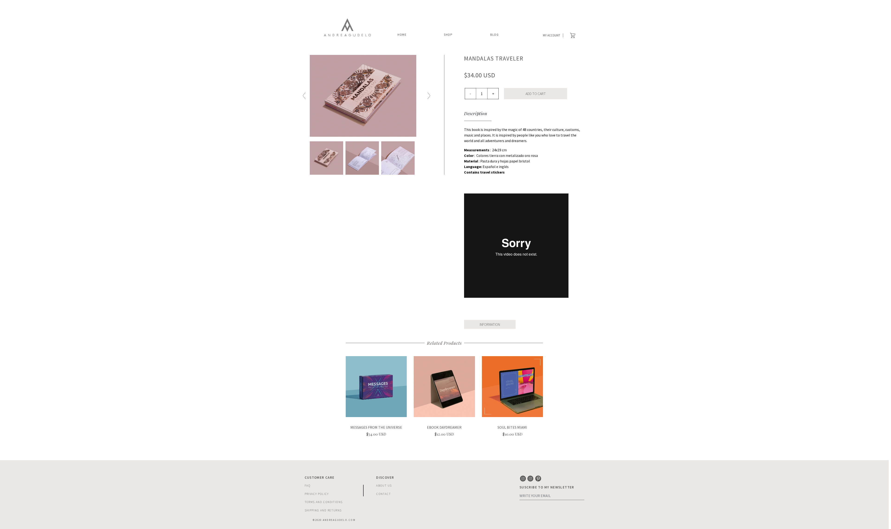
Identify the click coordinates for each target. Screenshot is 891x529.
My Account (551, 35)
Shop (448, 35)
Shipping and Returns (323, 510)
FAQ (308, 486)
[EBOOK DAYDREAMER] (444, 386)
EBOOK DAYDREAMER (444, 427)
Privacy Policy (317, 494)
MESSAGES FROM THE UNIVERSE (376, 427)
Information (490, 324)
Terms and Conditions (324, 502)
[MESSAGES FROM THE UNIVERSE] (376, 386)
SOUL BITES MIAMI (512, 427)
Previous (304, 95)
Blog (494, 35)
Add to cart (536, 93)
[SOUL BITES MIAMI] (512, 386)
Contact (383, 494)
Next (429, 95)
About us (384, 486)
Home (402, 35)
